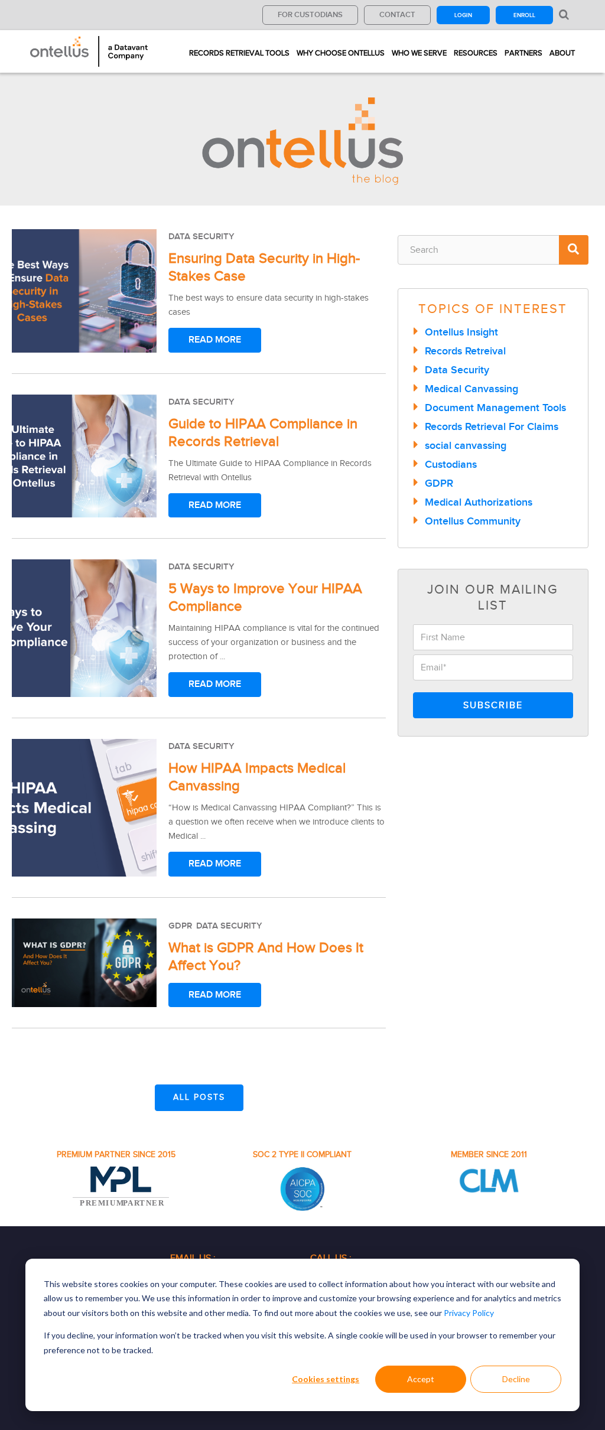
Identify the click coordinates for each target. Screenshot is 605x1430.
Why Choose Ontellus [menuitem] (341, 53)
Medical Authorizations (478, 502)
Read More (214, 339)
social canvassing (465, 445)
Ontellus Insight (461, 332)
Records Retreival (465, 351)
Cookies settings (325, 1379)
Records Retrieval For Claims (491, 426)
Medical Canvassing (471, 389)
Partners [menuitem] (523, 53)
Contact (397, 14)
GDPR (180, 925)
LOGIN (463, 15)
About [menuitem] (562, 53)
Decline (516, 1379)
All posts (199, 1097)
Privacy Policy (469, 1313)
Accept (420, 1379)
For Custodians (310, 14)
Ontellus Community (473, 521)
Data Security (201, 236)
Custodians (451, 464)
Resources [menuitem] (475, 53)
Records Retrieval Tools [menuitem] (239, 53)
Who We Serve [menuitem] (419, 53)
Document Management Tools (495, 407)
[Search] (573, 250)
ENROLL (524, 15)
